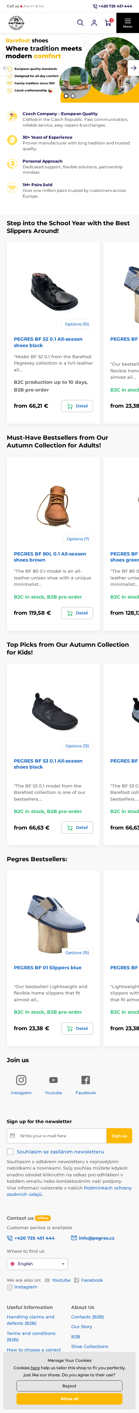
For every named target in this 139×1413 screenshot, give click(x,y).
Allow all (69, 1398)
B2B (75, 1336)
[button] (80, 23)
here (35, 1367)
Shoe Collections (89, 1346)
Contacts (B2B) (87, 1316)
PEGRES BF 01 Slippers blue (48, 968)
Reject (69, 1385)
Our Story (81, 1326)
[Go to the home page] (16, 22)
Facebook (92, 1280)
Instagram (26, 1286)
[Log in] (94, 23)
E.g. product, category (47, 59)
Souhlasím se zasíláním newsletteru (60, 1152)
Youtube (61, 1280)
